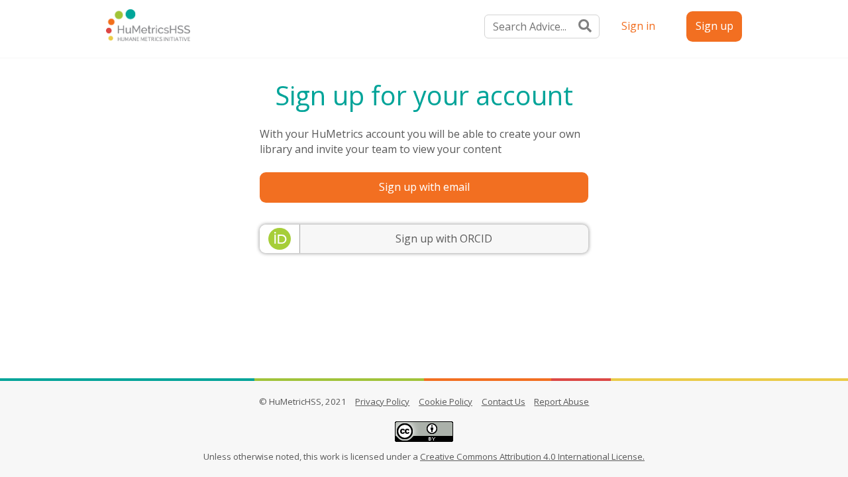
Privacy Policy (382, 401)
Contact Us (503, 401)
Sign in (638, 26)
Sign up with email (424, 187)
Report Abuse (561, 401)
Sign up (714, 26)
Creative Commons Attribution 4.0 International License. (532, 456)
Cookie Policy (445, 401)
